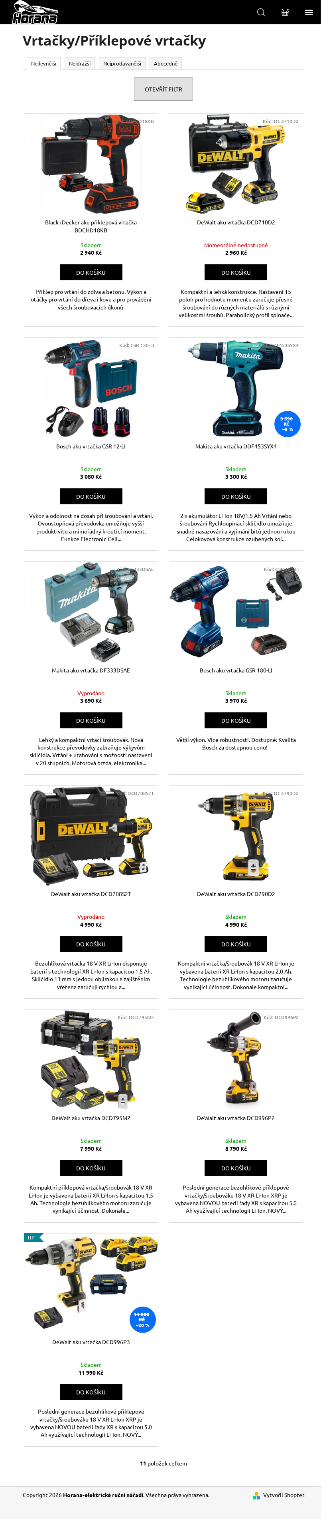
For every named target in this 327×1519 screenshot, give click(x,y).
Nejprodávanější (122, 63)
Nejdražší (80, 63)
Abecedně (165, 63)
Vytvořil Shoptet (284, 1494)
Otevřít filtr (163, 89)
